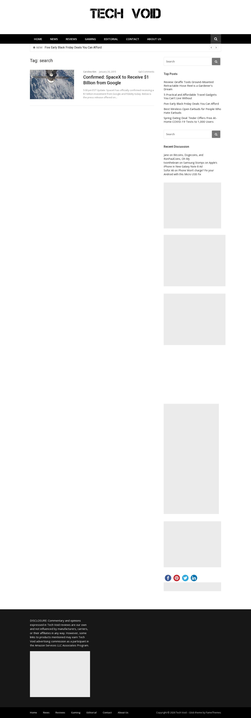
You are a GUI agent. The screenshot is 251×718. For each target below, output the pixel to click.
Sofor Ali (169, 170)
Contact (132, 39)
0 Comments (147, 71)
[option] (131, 48)
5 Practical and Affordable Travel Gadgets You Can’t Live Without (190, 96)
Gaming (90, 39)
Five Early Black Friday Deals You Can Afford (73, 47)
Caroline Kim (89, 71)
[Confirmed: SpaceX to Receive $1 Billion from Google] (54, 84)
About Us (154, 39)
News (54, 39)
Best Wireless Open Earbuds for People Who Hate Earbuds (192, 110)
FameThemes (213, 712)
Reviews (71, 39)
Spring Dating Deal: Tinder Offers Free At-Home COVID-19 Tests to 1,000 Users (190, 119)
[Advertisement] (192, 205)
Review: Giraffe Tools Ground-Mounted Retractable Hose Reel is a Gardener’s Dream (189, 85)
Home (38, 39)
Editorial (111, 39)
